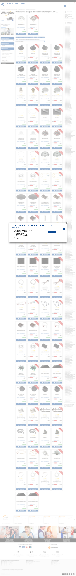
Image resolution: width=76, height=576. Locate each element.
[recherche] (64, 229)
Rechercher (51, 232)
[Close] (67, 223)
